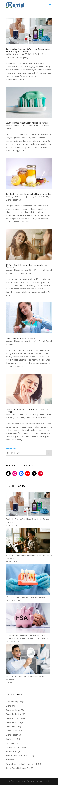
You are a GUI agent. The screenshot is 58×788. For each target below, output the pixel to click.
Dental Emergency (20, 57)
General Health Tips (14, 747)
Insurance (10, 759)
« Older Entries (12, 448)
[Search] (49, 453)
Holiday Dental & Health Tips (18, 755)
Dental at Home (41, 196)
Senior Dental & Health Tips (18, 768)
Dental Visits (11, 739)
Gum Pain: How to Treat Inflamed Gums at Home (27, 410)
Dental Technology (23, 273)
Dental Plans (11, 726)
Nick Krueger (14, 54)
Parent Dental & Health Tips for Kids (22, 764)
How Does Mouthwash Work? (21, 338)
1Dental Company (14, 701)
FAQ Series (10, 743)
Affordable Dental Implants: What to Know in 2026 (26, 597)
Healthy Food (12, 751)
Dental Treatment (13, 200)
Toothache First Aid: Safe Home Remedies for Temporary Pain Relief (28, 50)
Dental (37, 54)
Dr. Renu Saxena (15, 414)
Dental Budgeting (22, 417)
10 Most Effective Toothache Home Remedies (29, 193)
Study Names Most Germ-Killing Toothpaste (28, 122)
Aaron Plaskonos (15, 270)
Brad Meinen (14, 125)
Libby (10, 196)
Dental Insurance (13, 722)
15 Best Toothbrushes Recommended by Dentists (26, 266)
